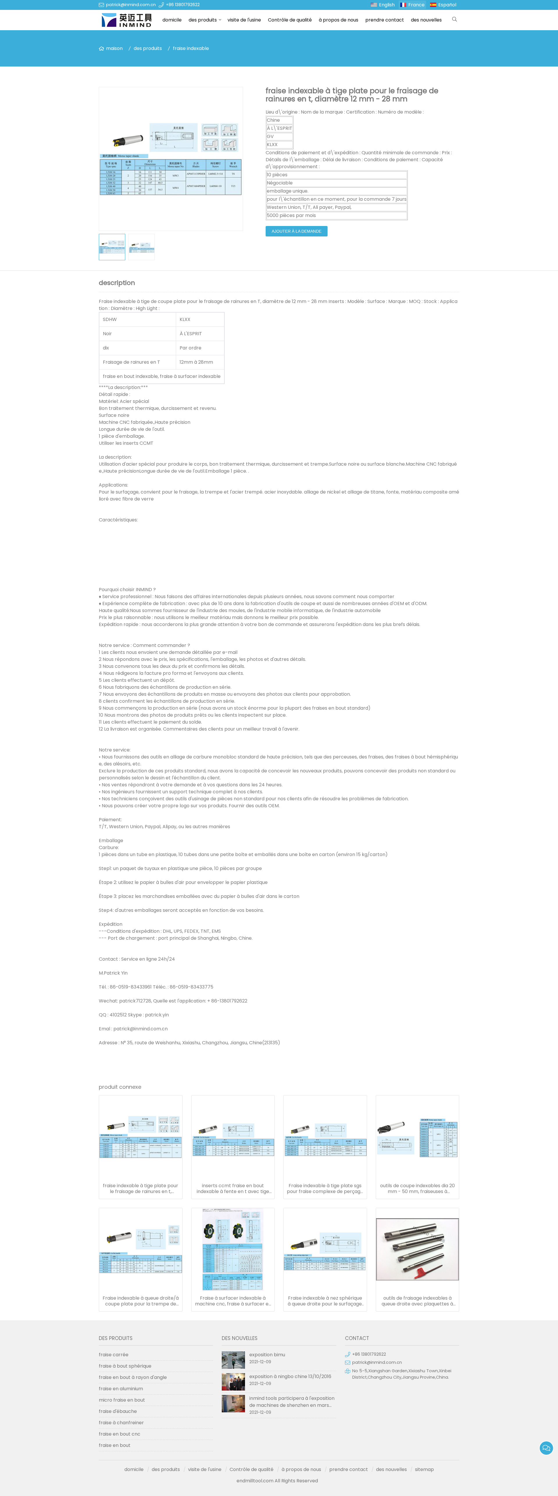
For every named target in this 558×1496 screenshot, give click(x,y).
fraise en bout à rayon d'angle (133, 1377)
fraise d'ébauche (118, 1411)
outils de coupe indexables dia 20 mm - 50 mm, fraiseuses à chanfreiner (417, 1188)
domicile (172, 20)
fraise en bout (114, 1445)
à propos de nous (338, 20)
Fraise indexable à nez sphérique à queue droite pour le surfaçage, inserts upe (325, 1301)
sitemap (424, 1469)
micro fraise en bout (122, 1400)
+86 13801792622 (183, 5)
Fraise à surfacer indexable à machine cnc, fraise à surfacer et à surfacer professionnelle (233, 1301)
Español (447, 4)
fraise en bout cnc (119, 1434)
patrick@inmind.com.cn (131, 5)
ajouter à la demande (296, 231)
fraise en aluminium (121, 1388)
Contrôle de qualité (290, 20)
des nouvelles (426, 20)
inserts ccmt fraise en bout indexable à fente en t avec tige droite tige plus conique (233, 1188)
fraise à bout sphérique (125, 1366)
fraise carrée (113, 1354)
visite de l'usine (244, 20)
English (387, 4)
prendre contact (384, 20)
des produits (203, 20)
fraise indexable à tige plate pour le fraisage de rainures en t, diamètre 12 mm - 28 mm (140, 1188)
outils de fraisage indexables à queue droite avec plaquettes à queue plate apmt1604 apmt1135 (417, 1301)
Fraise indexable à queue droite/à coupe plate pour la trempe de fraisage (141, 1301)
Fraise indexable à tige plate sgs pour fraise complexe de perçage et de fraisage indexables (325, 1188)
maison (114, 48)
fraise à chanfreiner (121, 1422)
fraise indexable (191, 48)
